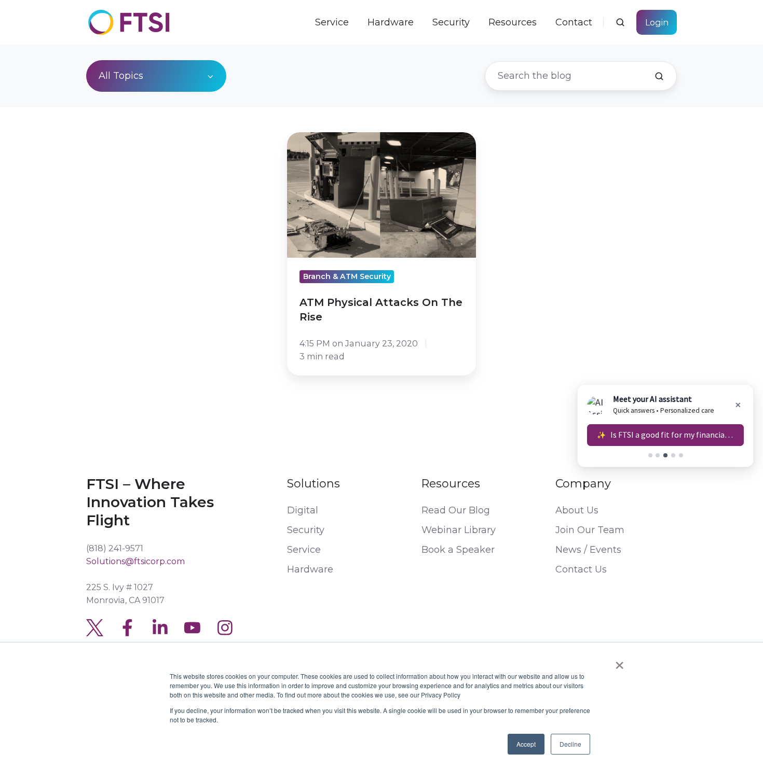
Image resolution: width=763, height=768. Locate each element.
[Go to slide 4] (673, 455)
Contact (573, 22)
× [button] (619, 661)
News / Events (588, 549)
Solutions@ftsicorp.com (135, 561)
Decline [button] (570, 743)
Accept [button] (526, 743)
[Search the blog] (659, 76)
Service (304, 549)
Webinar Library (458, 530)
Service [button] (332, 22)
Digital (302, 510)
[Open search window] (620, 22)
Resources (450, 484)
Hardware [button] (390, 22)
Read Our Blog (455, 510)
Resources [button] (512, 22)
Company (583, 484)
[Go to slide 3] (665, 455)
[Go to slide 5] (681, 455)
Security (451, 22)
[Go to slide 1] (650, 455)
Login (657, 22)
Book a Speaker (458, 549)
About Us (576, 510)
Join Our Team (589, 530)
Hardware (310, 569)
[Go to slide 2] (658, 455)
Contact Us (581, 569)
